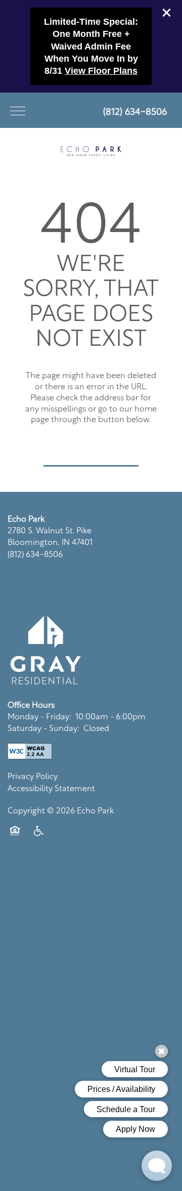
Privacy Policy (33, 775)
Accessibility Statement (51, 788)
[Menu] (17, 110)
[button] (167, 13)
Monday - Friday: (39, 715)
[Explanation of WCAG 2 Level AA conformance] (30, 751)
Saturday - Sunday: (43, 727)
